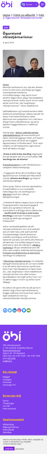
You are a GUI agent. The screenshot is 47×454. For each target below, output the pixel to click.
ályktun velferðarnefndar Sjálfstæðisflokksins (20, 134)
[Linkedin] (14, 310)
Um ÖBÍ (6, 406)
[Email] (29, 310)
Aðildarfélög (8, 424)
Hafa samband (9, 408)
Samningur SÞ (9, 385)
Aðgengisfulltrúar (11, 427)
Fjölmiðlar (7, 432)
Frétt (41, 15)
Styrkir (6, 400)
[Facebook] (5, 310)
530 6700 (11, 358)
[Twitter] (10, 310)
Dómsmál (7, 382)
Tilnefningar (8, 403)
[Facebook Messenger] (24, 310)
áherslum (7, 194)
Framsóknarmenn (11, 164)
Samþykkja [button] (9, 448)
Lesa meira (19, 449)
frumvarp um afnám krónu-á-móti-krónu (21, 253)
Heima (6, 15)
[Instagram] (19, 310)
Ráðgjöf (6, 377)
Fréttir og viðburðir (24, 15)
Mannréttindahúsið (11, 350)
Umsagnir (7, 379)
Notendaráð (8, 429)
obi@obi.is (7, 361)
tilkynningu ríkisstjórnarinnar (17, 261)
